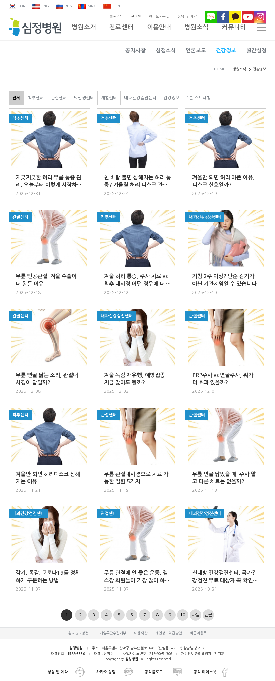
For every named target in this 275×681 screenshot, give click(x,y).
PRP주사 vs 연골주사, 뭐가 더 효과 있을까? (222, 379)
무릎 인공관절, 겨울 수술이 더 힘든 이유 (46, 280)
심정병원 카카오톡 (235, 17)
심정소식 (166, 50)
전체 (16, 98)
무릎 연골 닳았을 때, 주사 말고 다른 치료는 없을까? (224, 478)
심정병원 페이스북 (223, 17)
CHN (116, 6)
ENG (45, 6)
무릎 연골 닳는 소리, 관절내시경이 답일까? (47, 379)
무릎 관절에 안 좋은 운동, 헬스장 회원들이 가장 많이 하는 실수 (137, 577)
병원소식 (196, 27)
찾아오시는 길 (159, 16)
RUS (68, 6)
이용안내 (159, 27)
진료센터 (121, 27)
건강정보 (226, 50)
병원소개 (84, 27)
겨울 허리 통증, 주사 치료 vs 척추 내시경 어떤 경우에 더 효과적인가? (137, 281)
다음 (195, 615)
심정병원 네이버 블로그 (211, 17)
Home (219, 69)
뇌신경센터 (84, 98)
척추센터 (36, 98)
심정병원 (35, 27)
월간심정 (256, 50)
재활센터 (109, 98)
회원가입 (116, 16)
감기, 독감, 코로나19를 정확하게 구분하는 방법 (48, 576)
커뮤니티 (234, 27)
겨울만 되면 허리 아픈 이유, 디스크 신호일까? (223, 181)
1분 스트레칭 (198, 98)
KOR (21, 6)
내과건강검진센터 (140, 98)
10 (182, 615)
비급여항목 (198, 633)
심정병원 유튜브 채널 (248, 17)
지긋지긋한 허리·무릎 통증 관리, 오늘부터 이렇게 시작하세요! (49, 182)
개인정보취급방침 (168, 633)
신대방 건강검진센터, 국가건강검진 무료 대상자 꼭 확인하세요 (225, 577)
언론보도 (196, 50)
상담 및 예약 (187, 16)
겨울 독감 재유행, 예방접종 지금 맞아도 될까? (134, 379)
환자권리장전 (78, 633)
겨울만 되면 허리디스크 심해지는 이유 (48, 478)
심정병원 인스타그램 (260, 17)
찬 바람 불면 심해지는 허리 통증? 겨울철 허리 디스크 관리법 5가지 (137, 182)
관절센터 (59, 98)
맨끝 (208, 615)
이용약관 (141, 633)
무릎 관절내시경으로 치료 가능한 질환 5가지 (136, 478)
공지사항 (135, 50)
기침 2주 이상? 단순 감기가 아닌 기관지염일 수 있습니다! (225, 280)
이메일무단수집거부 (111, 633)
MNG (92, 6)
